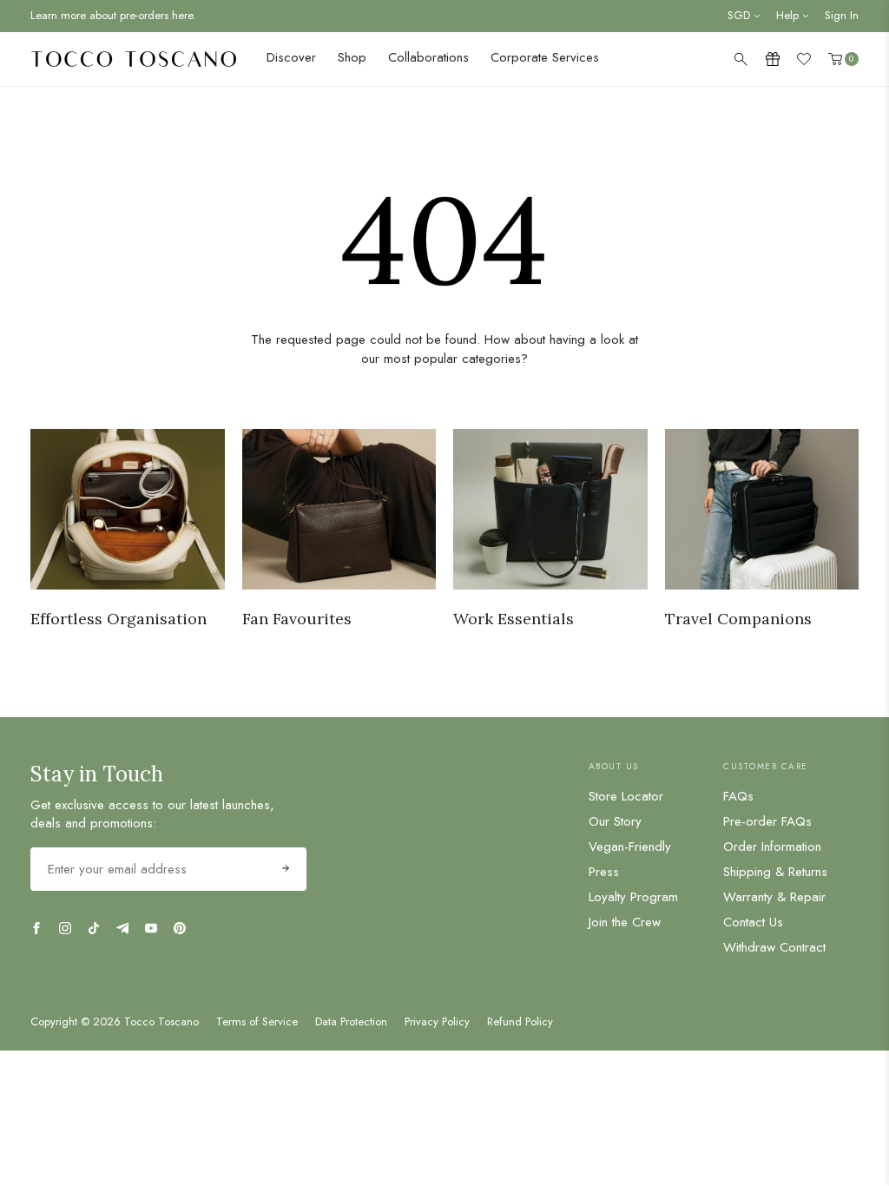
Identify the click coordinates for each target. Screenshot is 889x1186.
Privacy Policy (437, 1022)
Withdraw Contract (774, 947)
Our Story (615, 821)
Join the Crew (625, 922)
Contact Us (753, 922)
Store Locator (626, 796)
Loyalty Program (633, 896)
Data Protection (351, 1022)
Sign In (842, 15)
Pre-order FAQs (767, 821)
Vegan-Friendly (630, 846)
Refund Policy (520, 1022)
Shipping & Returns (775, 871)
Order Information (772, 846)
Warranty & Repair (774, 896)
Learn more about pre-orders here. (113, 15)
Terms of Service (257, 1022)
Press (604, 871)
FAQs (738, 796)
